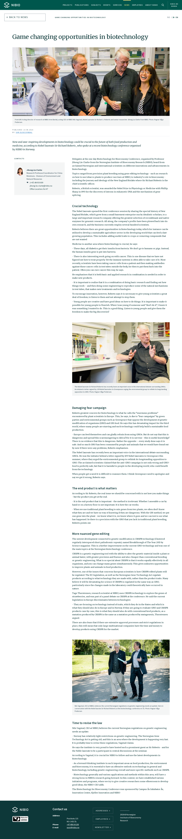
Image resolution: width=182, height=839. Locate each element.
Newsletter (102, 827)
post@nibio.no (73, 827)
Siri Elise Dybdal (24, 132)
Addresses (102, 811)
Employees (137, 5)
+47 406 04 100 (73, 824)
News (127, 5)
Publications (82, 5)
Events (107, 5)
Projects (67, 5)
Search (162, 4)
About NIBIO (151, 5)
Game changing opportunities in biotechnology (80, 17)
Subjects (96, 5)
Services (117, 5)
